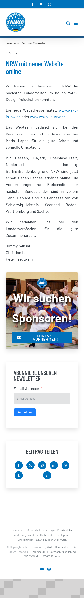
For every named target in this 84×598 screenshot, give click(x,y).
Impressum (39, 551)
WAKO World (31, 556)
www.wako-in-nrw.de (48, 116)
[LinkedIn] (54, 465)
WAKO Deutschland (58, 547)
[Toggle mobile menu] (76, 23)
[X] (30, 465)
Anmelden (25, 412)
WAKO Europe (51, 556)
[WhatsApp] (65, 465)
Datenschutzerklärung (62, 551)
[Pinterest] (47, 475)
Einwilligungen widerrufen (51, 539)
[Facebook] (19, 465)
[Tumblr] (19, 475)
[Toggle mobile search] (68, 23)
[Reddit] (42, 465)
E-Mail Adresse (26, 388)
